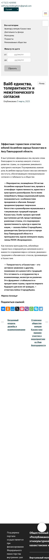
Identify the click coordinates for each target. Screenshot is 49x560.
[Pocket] (22, 309)
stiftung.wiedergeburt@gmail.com (16, 5)
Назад (41, 83)
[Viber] (27, 309)
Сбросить (12, 68)
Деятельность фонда (14, 32)
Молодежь (9, 35)
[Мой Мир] (12, 309)
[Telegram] (41, 309)
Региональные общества (15, 42)
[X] (17, 309)
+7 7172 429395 (8, 2)
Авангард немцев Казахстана (17, 29)
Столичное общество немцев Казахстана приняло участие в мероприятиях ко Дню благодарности (38, 333)
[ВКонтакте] (3, 309)
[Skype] (36, 309)
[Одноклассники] (8, 309)
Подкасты (8, 39)
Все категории (11, 25)
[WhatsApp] (31, 309)
